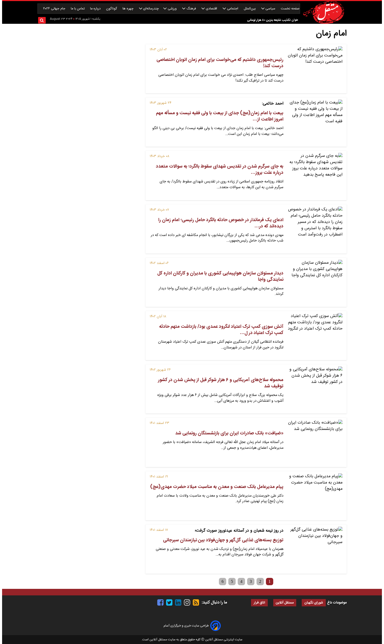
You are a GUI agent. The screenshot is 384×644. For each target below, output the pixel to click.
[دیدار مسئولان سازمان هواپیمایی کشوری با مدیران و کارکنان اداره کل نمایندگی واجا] (315, 282)
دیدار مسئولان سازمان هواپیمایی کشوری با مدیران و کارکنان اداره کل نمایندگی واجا (220, 276)
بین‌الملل (250, 9)
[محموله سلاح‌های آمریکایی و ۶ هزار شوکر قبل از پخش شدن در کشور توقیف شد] (315, 388)
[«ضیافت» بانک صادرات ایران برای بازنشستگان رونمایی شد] (315, 442)
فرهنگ (191, 9)
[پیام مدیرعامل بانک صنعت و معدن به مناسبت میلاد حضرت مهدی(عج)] (315, 495)
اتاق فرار (259, 603)
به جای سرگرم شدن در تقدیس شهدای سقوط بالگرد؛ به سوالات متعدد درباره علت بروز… (219, 170)
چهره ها (129, 9)
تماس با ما (78, 9)
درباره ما (96, 9)
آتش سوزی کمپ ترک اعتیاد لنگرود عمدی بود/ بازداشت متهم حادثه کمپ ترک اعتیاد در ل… (221, 330)
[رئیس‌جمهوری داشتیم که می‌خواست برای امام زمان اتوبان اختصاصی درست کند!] (315, 68)
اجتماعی (232, 9)
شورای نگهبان (313, 603)
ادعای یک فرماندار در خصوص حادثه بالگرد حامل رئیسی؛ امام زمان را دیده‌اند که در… (220, 223)
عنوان (295, 20)
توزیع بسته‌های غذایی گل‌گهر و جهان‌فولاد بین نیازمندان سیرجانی (223, 540)
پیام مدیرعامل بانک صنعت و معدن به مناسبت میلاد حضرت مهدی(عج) (216, 487)
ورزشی (172, 9)
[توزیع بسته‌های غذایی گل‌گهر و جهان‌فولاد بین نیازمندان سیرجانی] (315, 549)
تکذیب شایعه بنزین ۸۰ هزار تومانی (268, 17)
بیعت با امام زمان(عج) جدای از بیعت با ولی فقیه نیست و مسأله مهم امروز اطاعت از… (219, 116)
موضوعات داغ (337, 603)
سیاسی (270, 9)
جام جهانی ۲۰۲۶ (54, 9)
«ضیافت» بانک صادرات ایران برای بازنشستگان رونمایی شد (229, 433)
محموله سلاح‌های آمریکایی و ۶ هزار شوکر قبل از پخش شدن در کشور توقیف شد (220, 383)
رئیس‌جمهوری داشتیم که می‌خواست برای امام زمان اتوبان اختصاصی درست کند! (219, 63)
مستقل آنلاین (285, 603)
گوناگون (112, 9)
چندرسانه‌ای (150, 9)
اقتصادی (211, 9)
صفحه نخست (290, 9)
